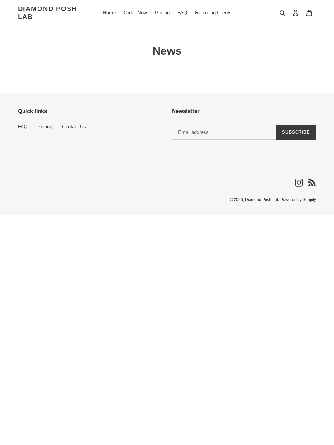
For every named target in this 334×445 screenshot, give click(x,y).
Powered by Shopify (298, 199)
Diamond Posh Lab (47, 12)
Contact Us (74, 126)
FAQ (23, 126)
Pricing (45, 126)
